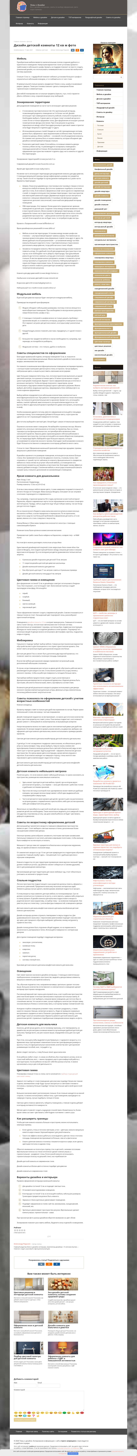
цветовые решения (103, 346)
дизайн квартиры (102, 191)
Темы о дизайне (37, 4)
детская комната (102, 178)
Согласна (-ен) (73, 1453)
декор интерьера (102, 173)
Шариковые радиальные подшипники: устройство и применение (105, 952)
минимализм (100, 231)
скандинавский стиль (104, 293)
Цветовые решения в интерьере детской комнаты (28, 1293)
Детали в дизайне (57, 17)
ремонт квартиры (102, 284)
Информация (43, 24)
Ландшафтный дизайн (93, 17)
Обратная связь (32, 1431)
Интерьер (19, 24)
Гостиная (100, 125)
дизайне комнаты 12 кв (37, 622)
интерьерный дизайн (104, 227)
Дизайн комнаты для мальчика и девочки (59, 1326)
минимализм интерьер (104, 235)
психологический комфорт (106, 271)
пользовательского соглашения (68, 1448)
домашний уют (101, 209)
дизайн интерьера (102, 187)
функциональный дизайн (105, 333)
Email (40, 1383)
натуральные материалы (105, 240)
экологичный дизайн (104, 355)
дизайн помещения (103, 200)
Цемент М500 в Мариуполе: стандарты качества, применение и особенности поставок (107, 649)
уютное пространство (104, 311)
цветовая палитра (102, 342)
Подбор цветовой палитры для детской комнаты (27, 1357)
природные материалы (105, 266)
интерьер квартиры (103, 222)
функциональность (103, 328)
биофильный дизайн (104, 169)
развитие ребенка (102, 280)
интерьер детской (102, 218)
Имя (15, 1383)
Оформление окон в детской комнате (28, 1326)
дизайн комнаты (102, 196)
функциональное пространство (108, 324)
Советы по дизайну (113, 17)
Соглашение (62, 1431)
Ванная (99, 138)
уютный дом (100, 315)
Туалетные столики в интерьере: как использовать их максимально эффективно (108, 686)
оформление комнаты (104, 253)
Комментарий (19, 1390)
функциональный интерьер (107, 337)
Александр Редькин (22, 1244)
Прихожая (100, 142)
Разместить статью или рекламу (83, 1431)
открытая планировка (104, 249)
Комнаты (30, 24)
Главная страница (22, 17)
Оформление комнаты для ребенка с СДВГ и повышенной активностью (61, 1358)
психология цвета (102, 275)
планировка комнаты (104, 262)
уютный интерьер (102, 319)
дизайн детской (101, 182)
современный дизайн (104, 297)
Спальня (100, 129)
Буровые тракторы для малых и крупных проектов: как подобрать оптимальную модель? (107, 847)
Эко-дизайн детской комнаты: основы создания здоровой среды (62, 1294)
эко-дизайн (99, 350)
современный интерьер (105, 302)
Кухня (99, 134)
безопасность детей (103, 165)
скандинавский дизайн (104, 289)
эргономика (100, 359)
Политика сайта (48, 1431)
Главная (19, 1431)
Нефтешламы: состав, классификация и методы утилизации (104, 883)
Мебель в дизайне (40, 17)
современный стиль (103, 306)
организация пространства (106, 244)
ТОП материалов (74, 17)
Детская (45, 50)
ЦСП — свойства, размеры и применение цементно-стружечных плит (105, 615)
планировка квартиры (104, 258)
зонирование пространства (106, 213)
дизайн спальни (101, 204)
